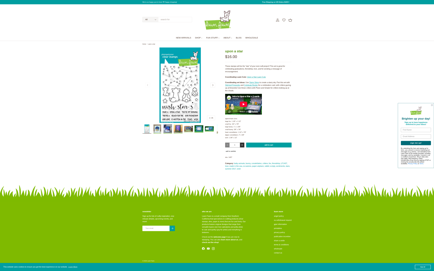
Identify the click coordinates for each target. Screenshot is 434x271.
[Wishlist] (283, 20)
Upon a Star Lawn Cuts (256, 77)
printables (278, 228)
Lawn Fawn (150, 261)
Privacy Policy (412, 163)
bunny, (248, 163)
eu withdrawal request (283, 220)
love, (227, 166)
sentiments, (280, 166)
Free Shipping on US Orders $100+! (275, 2)
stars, (288, 166)
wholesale (278, 249)
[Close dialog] (432, 105)
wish (239, 169)
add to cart (269, 145)
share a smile (279, 241)
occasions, (247, 166)
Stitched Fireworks (232, 85)
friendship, (276, 163)
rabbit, (267, 166)
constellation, (256, 163)
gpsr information (280, 224)
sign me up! (416, 143)
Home (144, 44)
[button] (290, 20)
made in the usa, (236, 166)
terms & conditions (281, 245)
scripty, (273, 166)
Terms (421, 163)
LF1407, (284, 163)
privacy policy (279, 232)
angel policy (279, 216)
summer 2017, (231, 169)
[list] (180, 85)
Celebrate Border (251, 85)
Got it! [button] (422, 267)
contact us (278, 253)
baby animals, (239, 163)
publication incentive (282, 236)
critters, (265, 163)
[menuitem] (183, 38)
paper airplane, (258, 166)
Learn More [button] (72, 267)
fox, (270, 163)
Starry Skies (254, 82)
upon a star (151, 44)
